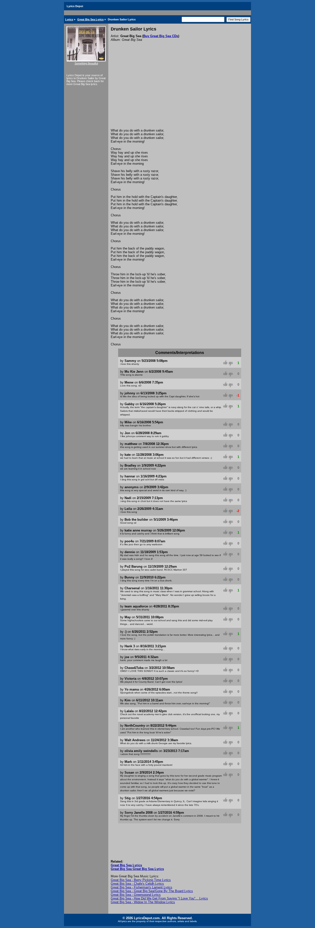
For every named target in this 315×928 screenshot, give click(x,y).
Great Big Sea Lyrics (90, 19)
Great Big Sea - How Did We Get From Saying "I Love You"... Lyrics (159, 898)
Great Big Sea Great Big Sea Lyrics (137, 869)
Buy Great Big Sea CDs (160, 36)
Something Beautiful (86, 63)
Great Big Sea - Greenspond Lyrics (136, 895)
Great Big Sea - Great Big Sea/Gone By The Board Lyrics (152, 891)
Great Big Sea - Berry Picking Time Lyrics (141, 880)
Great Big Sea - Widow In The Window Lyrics (143, 902)
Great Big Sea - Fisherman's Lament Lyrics (141, 887)
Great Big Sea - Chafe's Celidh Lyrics (137, 883)
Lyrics (69, 19)
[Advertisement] (179, 91)
